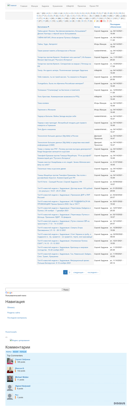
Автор (97, 26)
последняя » (93, 272)
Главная (23, 6)
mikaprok (70, 6)
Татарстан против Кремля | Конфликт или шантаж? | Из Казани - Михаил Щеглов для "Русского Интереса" (65, 58)
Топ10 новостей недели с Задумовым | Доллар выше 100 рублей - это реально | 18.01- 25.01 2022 (65, 189)
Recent (15, 352)
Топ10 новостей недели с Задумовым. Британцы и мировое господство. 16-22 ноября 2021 (63, 248)
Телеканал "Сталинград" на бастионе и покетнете (59, 90)
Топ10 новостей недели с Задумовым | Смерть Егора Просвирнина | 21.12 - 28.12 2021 (60, 228)
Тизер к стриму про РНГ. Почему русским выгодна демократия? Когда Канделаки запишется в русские (65, 150)
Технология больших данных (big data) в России (58, 135)
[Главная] (12, 5)
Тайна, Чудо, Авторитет (47, 44)
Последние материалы (17, 317)
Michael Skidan (21, 377)
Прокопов (82, 6)
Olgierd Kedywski (22, 386)
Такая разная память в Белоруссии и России (56, 50)
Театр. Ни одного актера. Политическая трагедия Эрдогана (63, 70)
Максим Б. (19, 368)
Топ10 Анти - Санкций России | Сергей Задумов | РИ (60, 181)
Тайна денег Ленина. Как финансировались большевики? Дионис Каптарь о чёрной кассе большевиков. (62, 32)
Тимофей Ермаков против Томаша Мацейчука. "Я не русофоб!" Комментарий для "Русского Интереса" (64, 156)
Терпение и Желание (47, 109)
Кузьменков (57, 6)
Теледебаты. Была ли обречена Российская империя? (61, 83)
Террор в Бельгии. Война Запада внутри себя (57, 116)
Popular (23, 352)
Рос (16, 394)
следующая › (78, 272)
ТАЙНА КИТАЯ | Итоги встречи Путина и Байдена (58, 37)
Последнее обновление (115, 25)
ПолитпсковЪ (11, 331)
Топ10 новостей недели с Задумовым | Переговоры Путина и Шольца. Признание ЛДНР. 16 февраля (63, 215)
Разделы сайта (13, 312)
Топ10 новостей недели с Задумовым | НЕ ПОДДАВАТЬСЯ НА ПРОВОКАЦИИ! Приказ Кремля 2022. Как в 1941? (64, 202)
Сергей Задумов (22, 359)
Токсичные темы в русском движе (52, 168)
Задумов (45, 6)
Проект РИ (94, 6)
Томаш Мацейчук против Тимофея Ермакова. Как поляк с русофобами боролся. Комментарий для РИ (62, 176)
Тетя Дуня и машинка (47, 129)
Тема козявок (43, 103)
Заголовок (42, 26)
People (8, 352)
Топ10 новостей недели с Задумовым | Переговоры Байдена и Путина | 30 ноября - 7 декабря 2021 (64, 209)
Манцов (34, 6)
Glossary (11, 307)
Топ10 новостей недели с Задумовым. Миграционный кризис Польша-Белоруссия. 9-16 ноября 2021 (63, 261)
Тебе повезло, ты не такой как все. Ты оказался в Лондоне (62, 76)
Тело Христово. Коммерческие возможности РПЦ (58, 96)
